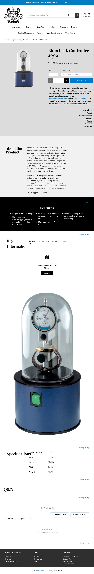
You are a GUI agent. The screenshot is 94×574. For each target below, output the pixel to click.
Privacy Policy (68, 561)
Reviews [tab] (9, 519)
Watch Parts (69, 33)
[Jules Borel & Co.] (13, 15)
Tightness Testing (17, 39)
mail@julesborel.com (58, 98)
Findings (63, 27)
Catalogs (8, 559)
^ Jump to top (82, 202)
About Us (8, 556)
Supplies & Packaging (25, 33)
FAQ (35, 561)
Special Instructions (68, 70)
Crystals (52, 27)
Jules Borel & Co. (42, 571)
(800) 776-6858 (80, 98)
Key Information (85, 115)
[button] (68, 15)
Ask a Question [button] (60, 515)
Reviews (88, 124)
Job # (51, 70)
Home (7, 39)
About (89, 113)
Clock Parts (40, 27)
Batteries (28, 27)
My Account (38, 556)
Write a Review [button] (80, 515)
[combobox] (51, 15)
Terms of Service (69, 564)
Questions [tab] (24, 519)
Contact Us (38, 559)
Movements (75, 27)
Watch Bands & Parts (53, 33)
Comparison (87, 126)
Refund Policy (68, 559)
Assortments (16, 27)
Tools (39, 33)
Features (88, 118)
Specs (89, 121)
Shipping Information (71, 556)
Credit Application (11, 561)
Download (47, 273)
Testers (27, 39)
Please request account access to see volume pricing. (47, 2)
